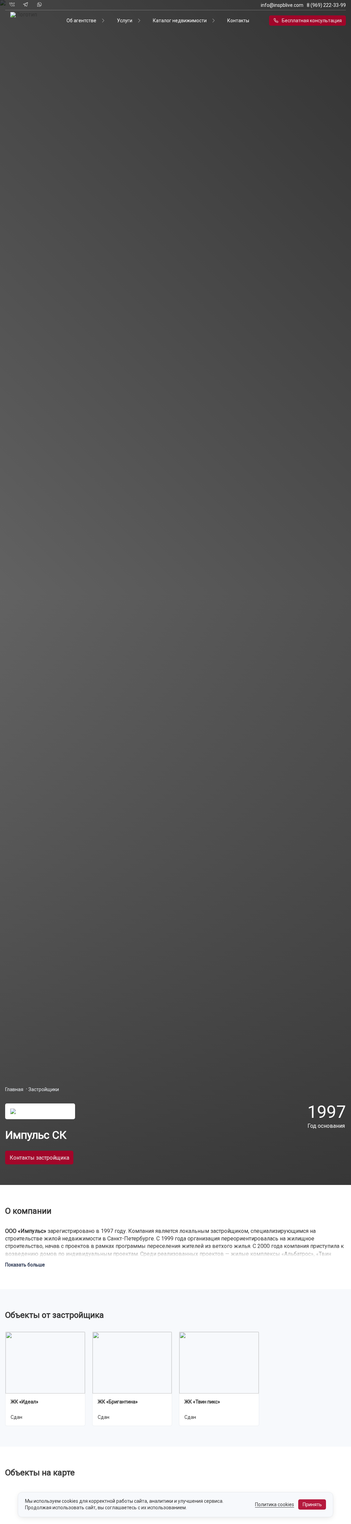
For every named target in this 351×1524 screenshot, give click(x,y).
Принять (312, 1504)
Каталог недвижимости (180, 20)
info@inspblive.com (282, 5)
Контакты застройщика (39, 1157)
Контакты (238, 20)
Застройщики (43, 1089)
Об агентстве (81, 20)
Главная (14, 1089)
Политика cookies (274, 1504)
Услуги (124, 20)
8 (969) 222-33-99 (326, 5)
